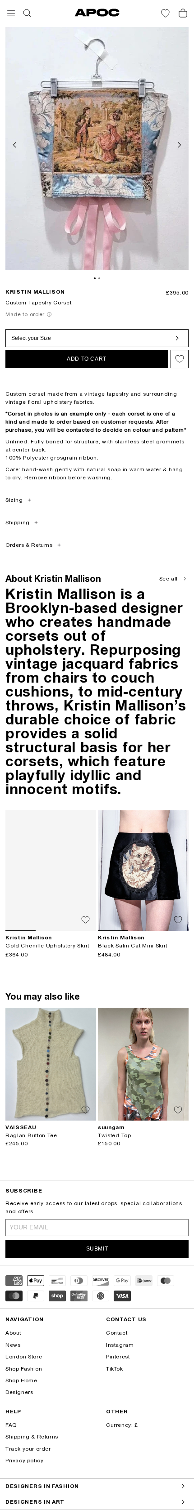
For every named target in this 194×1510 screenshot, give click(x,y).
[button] (11, 13)
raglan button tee (31, 1135)
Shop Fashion (23, 1369)
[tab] (95, 278)
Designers (19, 1392)
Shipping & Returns (31, 1437)
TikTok (114, 1369)
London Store (23, 1357)
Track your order (28, 1449)
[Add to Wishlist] (180, 359)
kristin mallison (35, 292)
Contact (116, 1333)
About (13, 1333)
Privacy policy (24, 1460)
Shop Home (21, 1380)
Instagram (120, 1345)
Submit (97, 1249)
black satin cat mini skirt (132, 946)
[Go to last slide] (15, 144)
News (12, 1345)
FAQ (11, 1425)
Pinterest (117, 1357)
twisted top (114, 1135)
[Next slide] (178, 144)
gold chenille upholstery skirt (47, 946)
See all (168, 579)
